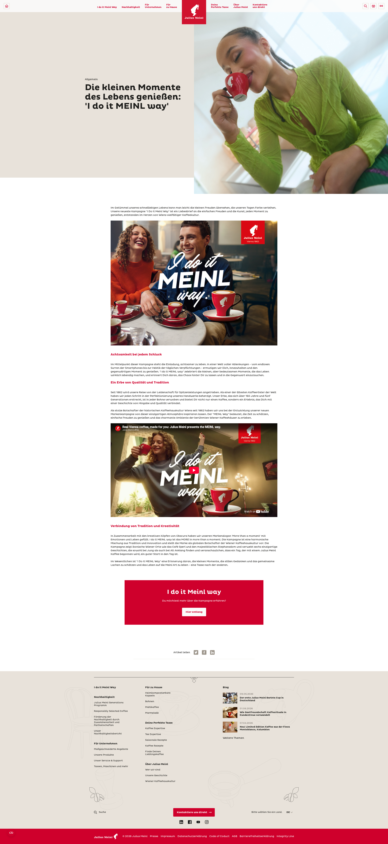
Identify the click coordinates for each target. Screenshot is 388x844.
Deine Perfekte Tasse (220, 6)
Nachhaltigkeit (131, 7)
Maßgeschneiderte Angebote (111, 749)
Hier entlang (194, 612)
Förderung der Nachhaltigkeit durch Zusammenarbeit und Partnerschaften (106, 721)
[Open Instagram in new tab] (207, 822)
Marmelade (152, 713)
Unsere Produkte (104, 755)
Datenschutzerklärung (192, 836)
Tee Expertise (153, 734)
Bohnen (149, 701)
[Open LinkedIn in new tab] (181, 822)
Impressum (168, 836)
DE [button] (381, 6)
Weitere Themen (233, 738)
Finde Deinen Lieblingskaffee (154, 753)
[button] (366, 6)
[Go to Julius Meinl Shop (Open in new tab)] (373, 6)
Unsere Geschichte (156, 775)
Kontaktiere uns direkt (260, 6)
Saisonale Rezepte (156, 740)
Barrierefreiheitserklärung (257, 836)
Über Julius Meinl (240, 6)
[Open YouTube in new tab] (198, 822)
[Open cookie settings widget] (11, 832)
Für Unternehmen (153, 6)
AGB (234, 836)
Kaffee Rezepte (154, 746)
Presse (154, 836)
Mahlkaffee (152, 707)
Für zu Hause (171, 6)
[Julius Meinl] (7, 6)
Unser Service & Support (108, 760)
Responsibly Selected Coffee (111, 711)
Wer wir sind (152, 769)
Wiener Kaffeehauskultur (160, 781)
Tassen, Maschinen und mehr (111, 766)
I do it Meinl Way (107, 7)
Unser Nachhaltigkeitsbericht (108, 732)
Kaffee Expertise (155, 728)
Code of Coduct (219, 836)
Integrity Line (285, 836)
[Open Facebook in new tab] (190, 822)
